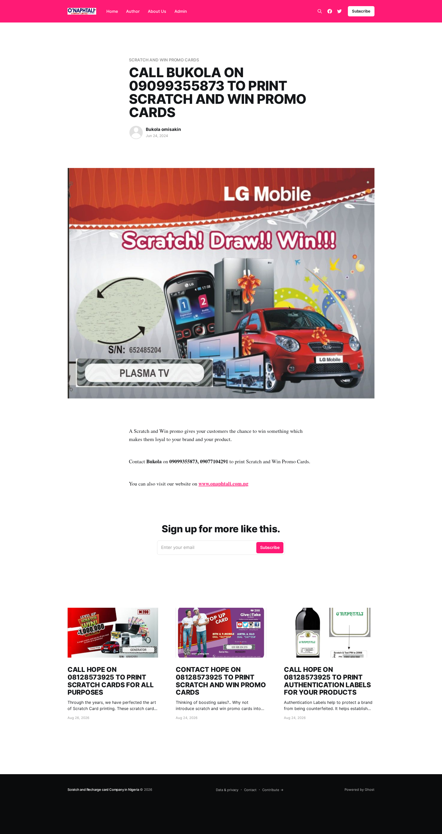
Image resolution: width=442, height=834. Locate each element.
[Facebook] (329, 11)
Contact (250, 790)
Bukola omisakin (163, 129)
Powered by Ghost (359, 789)
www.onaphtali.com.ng (223, 483)
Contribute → (272, 790)
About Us (157, 11)
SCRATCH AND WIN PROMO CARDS (164, 59)
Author (133, 11)
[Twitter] (339, 11)
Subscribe (361, 11)
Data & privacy (227, 790)
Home (112, 11)
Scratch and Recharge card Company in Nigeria (103, 789)
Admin (180, 11)
